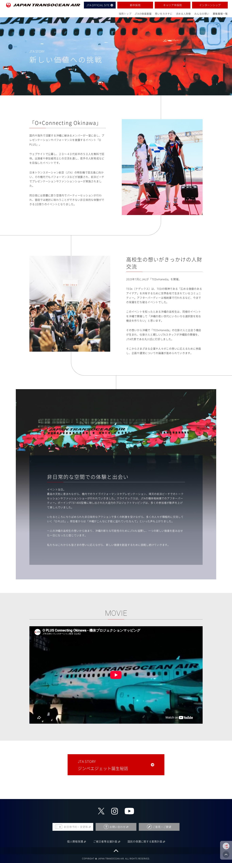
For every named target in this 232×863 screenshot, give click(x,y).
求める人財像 (183, 13)
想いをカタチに (163, 13)
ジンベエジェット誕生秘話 (103, 765)
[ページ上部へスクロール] (116, 850)
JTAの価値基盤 (143, 13)
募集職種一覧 (220, 13)
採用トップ (125, 13)
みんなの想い (201, 13)
